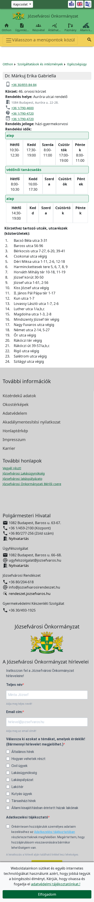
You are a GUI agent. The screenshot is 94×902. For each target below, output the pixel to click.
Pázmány (70, 30)
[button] (89, 40)
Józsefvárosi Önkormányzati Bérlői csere (32, 484)
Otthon (6, 27)
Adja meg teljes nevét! (19, 703)
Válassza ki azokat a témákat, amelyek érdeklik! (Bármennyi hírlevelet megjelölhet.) (45, 741)
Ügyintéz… (22, 27)
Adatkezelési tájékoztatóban (54, 832)
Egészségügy (77, 64)
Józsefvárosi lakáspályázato (22, 479)
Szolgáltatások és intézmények (40, 64)
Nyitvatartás (19, 538)
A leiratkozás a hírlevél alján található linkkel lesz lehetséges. (42, 854)
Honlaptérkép (15, 430)
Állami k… (86, 30)
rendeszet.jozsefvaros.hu (29, 593)
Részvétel (38, 27)
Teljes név (14, 685)
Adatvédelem (15, 413)
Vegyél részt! (12, 468)
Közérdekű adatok (19, 395)
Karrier (9, 448)
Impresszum (14, 439)
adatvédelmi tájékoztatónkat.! (55, 884)
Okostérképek (16, 404)
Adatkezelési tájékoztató (27, 817)
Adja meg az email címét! (21, 731)
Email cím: (14, 712)
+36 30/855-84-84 (24, 85)
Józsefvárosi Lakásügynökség (24, 473)
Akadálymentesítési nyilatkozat (32, 422)
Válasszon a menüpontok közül (43, 40)
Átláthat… (54, 27)
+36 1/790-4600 (22, 108)
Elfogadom (47, 894)
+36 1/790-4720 (22, 113)
